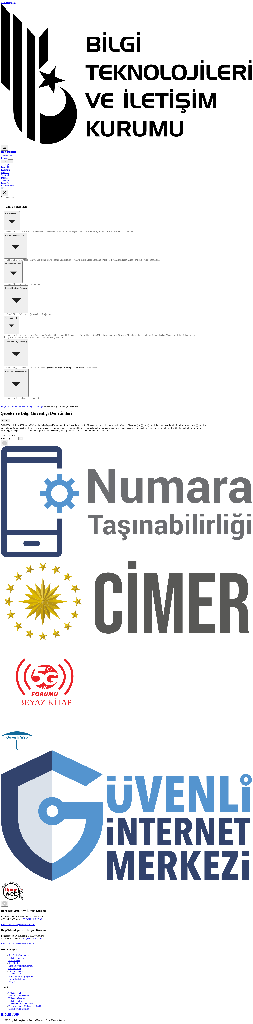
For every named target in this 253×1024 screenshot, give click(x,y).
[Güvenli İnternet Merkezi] (126, 880)
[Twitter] (5, 152)
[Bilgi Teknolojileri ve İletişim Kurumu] (126, 143)
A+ (7, 420)
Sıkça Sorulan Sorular (18, 1009)
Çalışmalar (35, 314)
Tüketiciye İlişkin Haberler (20, 1003)
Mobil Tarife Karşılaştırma (20, 976)
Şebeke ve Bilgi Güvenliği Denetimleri (65, 367)
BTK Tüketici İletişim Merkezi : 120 (18, 924)
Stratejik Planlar (15, 973)
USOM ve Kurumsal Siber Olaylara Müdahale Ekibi (117, 335)
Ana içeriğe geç (8, 2)
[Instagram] (11, 152)
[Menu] (4, 148)
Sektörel (5, 175)
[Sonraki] (4, 904)
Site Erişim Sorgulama (18, 955)
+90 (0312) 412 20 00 (32, 919)
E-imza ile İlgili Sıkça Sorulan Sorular (103, 231)
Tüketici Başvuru (16, 958)
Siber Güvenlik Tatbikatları (27, 337)
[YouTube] (14, 152)
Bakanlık (5, 167)
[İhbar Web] (12, 899)
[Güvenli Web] (17, 749)
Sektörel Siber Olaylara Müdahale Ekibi (162, 335)
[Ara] (10, 161)
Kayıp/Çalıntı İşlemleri (18, 995)
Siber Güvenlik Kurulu (40, 335)
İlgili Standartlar (37, 367)
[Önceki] (4, 443)
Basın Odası (6, 183)
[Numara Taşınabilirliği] (126, 556)
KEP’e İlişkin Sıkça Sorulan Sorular (90, 260)
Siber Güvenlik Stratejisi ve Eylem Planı (72, 335)
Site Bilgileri (14, 963)
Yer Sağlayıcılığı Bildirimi (20, 966)
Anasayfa (5, 164)
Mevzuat (5, 172)
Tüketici (5, 180)
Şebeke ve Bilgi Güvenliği (30, 406)
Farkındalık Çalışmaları (53, 337)
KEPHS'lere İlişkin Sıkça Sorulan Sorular (128, 260)
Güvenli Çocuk (15, 971)
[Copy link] (20, 438)
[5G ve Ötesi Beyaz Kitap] (44, 729)
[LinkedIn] (8, 152)
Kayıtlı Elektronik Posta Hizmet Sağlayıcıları (50, 260)
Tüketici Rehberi (16, 1001)
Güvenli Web (14, 968)
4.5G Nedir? (14, 960)
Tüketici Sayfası (15, 993)
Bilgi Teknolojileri (9, 406)
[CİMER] (126, 641)
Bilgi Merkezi (7, 185)
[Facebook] (2, 152)
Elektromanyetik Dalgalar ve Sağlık (24, 1006)
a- (3, 420)
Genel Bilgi (11, 231)
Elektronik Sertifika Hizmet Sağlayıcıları (64, 231)
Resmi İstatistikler (16, 979)
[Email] (17, 438)
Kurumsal (5, 170)
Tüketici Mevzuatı (16, 998)
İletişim (11, 981)
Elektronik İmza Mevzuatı (31, 231)
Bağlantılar (128, 231)
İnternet (4, 178)
